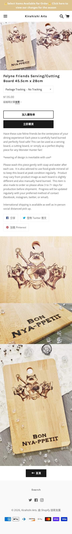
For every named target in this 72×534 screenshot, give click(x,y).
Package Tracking (15, 89)
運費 (17, 102)
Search (36, 489)
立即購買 (28, 124)
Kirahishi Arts (36, 16)
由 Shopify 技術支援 (49, 510)
